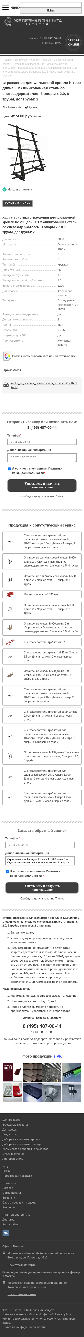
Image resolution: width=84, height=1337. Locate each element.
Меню (15, 7)
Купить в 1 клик (17, 203)
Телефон (14, 435)
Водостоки (9, 1134)
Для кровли (10, 1129)
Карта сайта (10, 1224)
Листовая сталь (12, 1158)
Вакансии (8, 1197)
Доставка (8, 1219)
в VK (57, 1056)
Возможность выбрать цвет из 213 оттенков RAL (44, 356)
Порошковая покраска (17, 1175)
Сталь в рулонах (13, 1153)
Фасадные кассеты (15, 1124)
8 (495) (42, 427)
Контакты (8, 1207)
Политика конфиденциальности (23, 1327)
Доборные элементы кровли (21, 1139)
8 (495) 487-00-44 (42, 1026)
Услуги (6, 1166)
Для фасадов (11, 1119)
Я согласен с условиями (37, 470)
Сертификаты (11, 1192)
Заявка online (73, 42)
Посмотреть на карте (22, 1264)
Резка (6, 1170)
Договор (7, 1187)
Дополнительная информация (29, 449)
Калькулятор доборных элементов (25, 1148)
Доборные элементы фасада (21, 1144)
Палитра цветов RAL (16, 1214)
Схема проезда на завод (18, 1202)
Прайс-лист (10, 1183)
